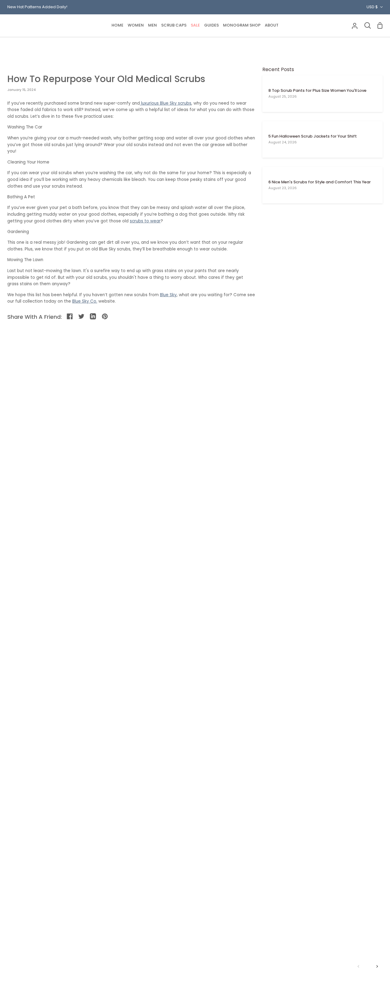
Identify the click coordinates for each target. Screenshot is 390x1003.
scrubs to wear (145, 221)
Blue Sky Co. (84, 301)
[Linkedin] (93, 316)
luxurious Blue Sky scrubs (166, 103)
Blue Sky (168, 295)
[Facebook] (70, 316)
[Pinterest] (105, 316)
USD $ (372, 7)
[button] (136, 25)
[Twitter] (81, 316)
